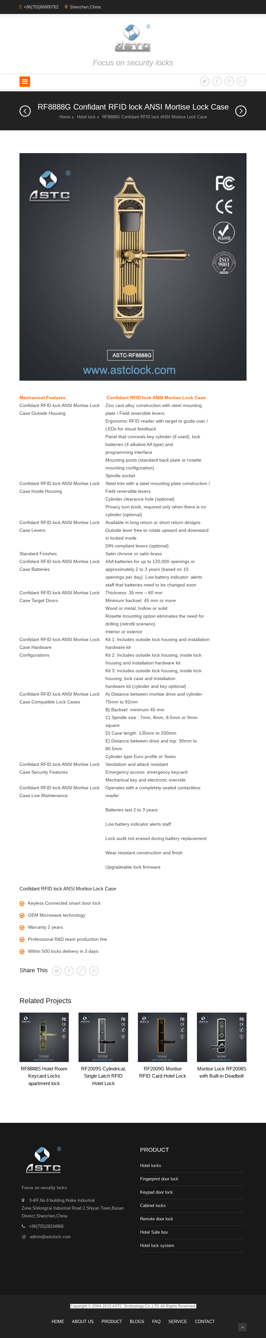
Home (64, 117)
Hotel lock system (157, 1245)
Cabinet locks (153, 1205)
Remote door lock (156, 1218)
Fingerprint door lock (159, 1178)
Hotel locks (150, 1165)
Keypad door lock (156, 1192)
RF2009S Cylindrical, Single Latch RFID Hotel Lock (103, 1076)
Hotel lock (86, 117)
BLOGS (137, 1321)
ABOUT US (83, 1321)
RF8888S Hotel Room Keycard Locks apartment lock (44, 1076)
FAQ (156, 1321)
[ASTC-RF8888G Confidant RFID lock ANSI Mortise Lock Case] (133, 267)
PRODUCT (112, 1321)
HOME (58, 1321)
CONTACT (205, 1321)
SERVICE (177, 1321)
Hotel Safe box (154, 1232)
